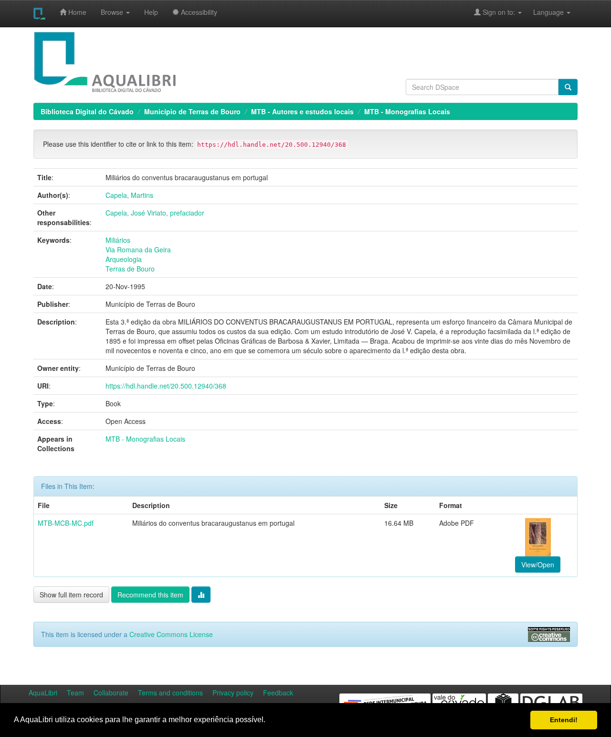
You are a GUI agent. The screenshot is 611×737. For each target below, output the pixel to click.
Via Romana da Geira (138, 249)
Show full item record (71, 594)
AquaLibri (43, 692)
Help (151, 12)
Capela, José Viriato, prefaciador (154, 212)
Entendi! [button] (564, 720)
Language (544, 12)
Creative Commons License (171, 634)
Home (76, 12)
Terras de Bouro (130, 268)
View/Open (537, 564)
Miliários (117, 240)
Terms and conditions (170, 692)
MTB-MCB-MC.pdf (66, 523)
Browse (113, 12)
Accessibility (198, 12)
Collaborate (111, 692)
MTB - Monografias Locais (407, 111)
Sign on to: (499, 12)
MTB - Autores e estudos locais (302, 111)
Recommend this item (150, 594)
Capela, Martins (129, 195)
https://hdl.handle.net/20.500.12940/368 (165, 385)
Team (75, 692)
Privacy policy (232, 692)
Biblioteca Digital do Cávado (87, 111)
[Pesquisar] (568, 87)
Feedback (278, 692)
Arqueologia (123, 259)
